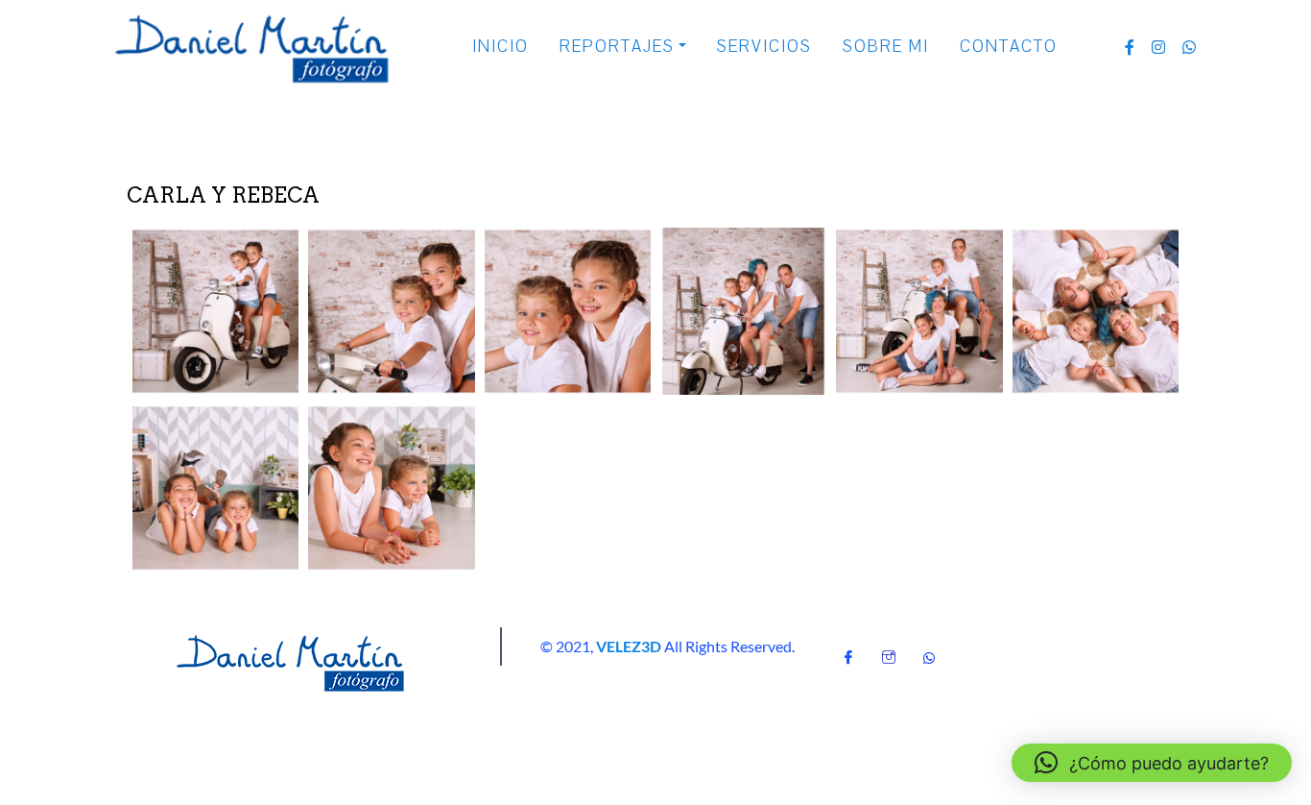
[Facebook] (848, 651)
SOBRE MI (886, 47)
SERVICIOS (764, 47)
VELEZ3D (628, 646)
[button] (215, 311)
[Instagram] (888, 651)
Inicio (500, 47)
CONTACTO (1009, 47)
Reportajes (617, 47)
